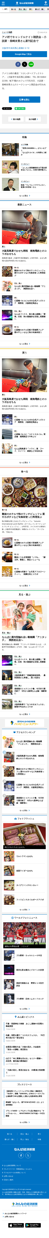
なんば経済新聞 (24, 3)
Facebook (21, 1155)
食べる (13, 9)
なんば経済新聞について (12, 1165)
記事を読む (24, 99)
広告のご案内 (8, 1180)
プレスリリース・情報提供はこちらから (18, 1169)
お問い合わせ (8, 1176)
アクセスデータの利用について (15, 1173)
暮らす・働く (40, 9)
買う (30, 9)
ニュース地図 (7, 32)
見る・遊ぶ (23, 9)
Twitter (28, 1155)
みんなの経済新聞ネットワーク (24, 1205)
